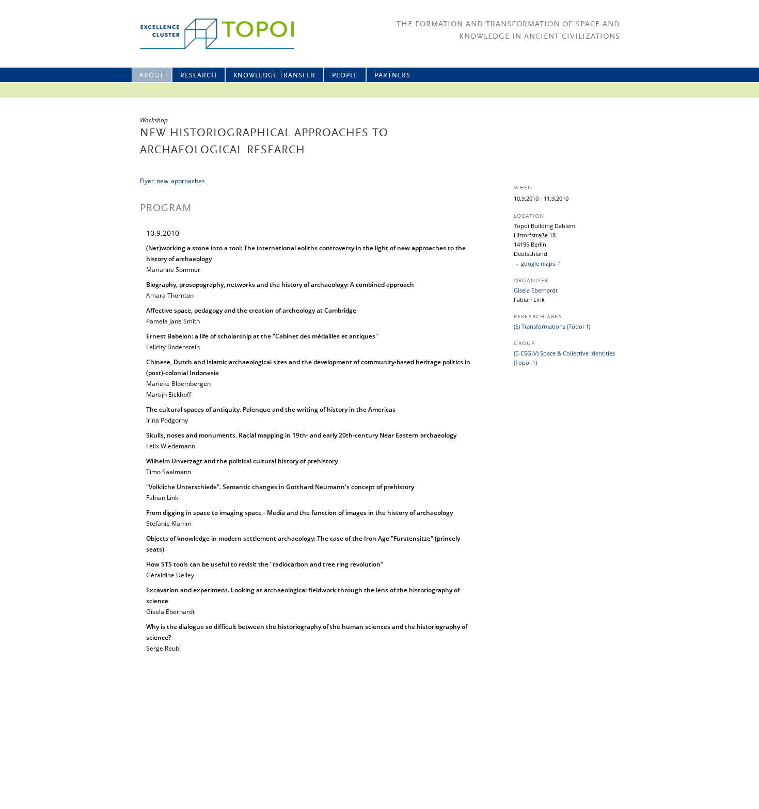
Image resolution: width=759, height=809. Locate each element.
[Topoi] (207, 34)
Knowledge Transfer (274, 75)
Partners (392, 75)
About (151, 75)
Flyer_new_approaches (172, 180)
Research (198, 75)
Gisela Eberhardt (536, 290)
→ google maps (534, 263)
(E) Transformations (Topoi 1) (552, 326)
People (345, 75)
